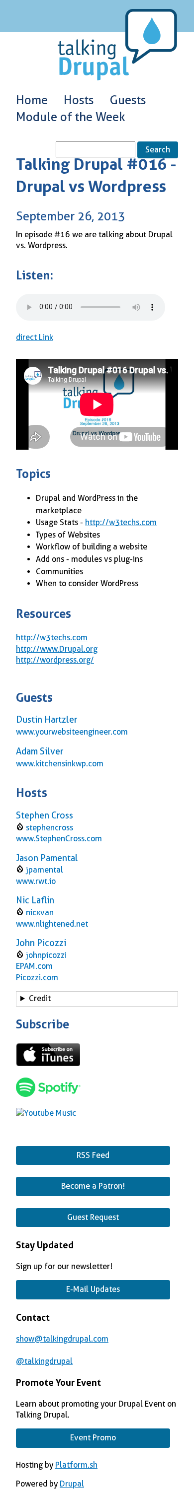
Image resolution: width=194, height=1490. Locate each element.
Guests (128, 100)
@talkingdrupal (44, 1361)
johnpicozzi (46, 955)
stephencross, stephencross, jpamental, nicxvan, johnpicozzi (86, 1000)
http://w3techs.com (121, 522)
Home (32, 100)
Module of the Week (70, 117)
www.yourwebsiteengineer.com (72, 732)
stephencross (49, 827)
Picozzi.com (37, 977)
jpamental (44, 870)
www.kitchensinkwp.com (59, 763)
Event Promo (93, 1437)
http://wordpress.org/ (55, 660)
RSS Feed (93, 1155)
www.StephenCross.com (59, 838)
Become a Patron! (93, 1186)
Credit (40, 998)
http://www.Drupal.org (56, 649)
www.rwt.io (36, 881)
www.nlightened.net (52, 924)
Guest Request (93, 1217)
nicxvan (40, 912)
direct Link (34, 337)
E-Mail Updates (93, 1289)
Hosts (79, 100)
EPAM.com (34, 966)
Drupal (72, 1484)
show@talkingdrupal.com (62, 1339)
